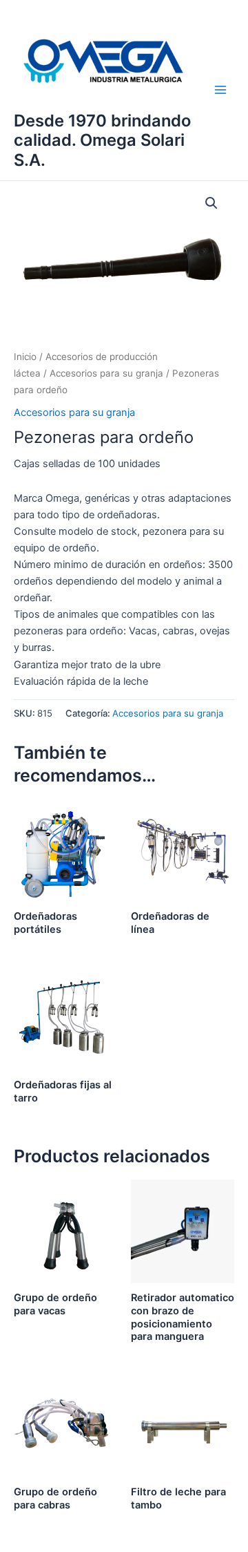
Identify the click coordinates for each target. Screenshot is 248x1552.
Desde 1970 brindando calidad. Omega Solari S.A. (102, 140)
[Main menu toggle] (220, 90)
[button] (211, 203)
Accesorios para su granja (106, 373)
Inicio (25, 356)
